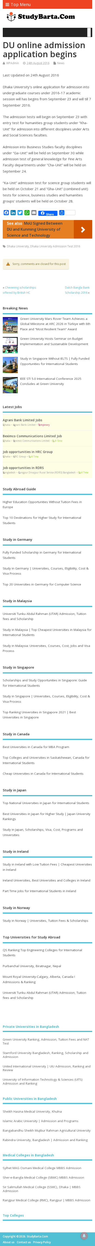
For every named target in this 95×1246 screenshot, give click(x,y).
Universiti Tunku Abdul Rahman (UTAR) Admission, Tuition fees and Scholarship (44, 616)
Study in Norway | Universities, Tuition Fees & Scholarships (45, 921)
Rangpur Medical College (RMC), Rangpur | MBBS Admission (46, 1200)
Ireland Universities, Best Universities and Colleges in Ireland (46, 880)
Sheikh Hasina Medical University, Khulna (32, 1112)
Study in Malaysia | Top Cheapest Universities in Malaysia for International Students (47, 632)
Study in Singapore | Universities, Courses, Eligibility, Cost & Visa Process (46, 698)
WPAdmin (12, 63)
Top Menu (21, 4)
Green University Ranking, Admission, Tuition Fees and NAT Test (46, 1041)
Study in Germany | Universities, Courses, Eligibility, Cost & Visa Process (46, 571)
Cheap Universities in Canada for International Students (43, 773)
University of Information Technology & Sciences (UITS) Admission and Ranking (43, 1082)
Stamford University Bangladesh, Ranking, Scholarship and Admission (45, 1055)
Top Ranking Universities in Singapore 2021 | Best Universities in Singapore (39, 714)
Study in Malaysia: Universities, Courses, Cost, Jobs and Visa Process (46, 648)
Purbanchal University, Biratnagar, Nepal (32, 966)
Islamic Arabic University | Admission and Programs (40, 1121)
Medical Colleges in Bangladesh (28, 1155)
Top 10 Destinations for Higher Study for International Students (42, 520)
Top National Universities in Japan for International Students (46, 803)
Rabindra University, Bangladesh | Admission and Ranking (45, 1140)
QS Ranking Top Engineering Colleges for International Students (42, 952)
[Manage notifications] (84, 1236)
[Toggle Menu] (89, 32)
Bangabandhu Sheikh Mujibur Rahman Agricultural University (47, 1131)
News (60, 63)
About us (9, 1242)
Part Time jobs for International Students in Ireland (39, 891)
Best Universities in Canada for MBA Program (36, 747)
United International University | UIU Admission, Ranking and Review (47, 1068)
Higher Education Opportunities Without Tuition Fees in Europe (42, 504)
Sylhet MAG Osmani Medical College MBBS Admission (42, 1168)
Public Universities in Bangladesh (30, 1099)
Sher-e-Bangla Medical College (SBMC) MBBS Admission (43, 1178)
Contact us (24, 1242)
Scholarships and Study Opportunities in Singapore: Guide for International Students (45, 682)
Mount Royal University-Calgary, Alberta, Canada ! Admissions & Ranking (39, 979)
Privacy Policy (42, 1242)
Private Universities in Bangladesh (31, 1027)
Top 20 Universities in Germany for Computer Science (42, 584)
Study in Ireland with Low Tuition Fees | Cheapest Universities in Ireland (47, 867)
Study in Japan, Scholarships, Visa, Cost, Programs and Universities (43, 832)
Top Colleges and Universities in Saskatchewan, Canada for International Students (46, 760)
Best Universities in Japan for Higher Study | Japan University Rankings (46, 816)
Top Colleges (13, 1215)
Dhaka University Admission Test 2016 (55, 246)
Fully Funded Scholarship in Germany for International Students (42, 555)
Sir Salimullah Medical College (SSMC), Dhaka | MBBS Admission (41, 1189)
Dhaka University (18, 246)
